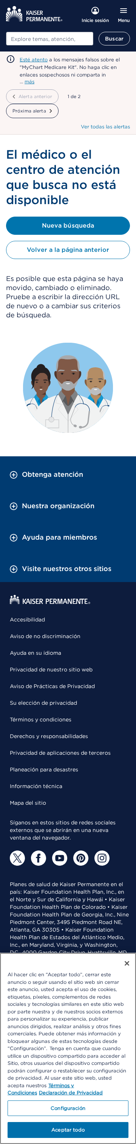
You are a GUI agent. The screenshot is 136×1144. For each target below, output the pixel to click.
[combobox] (49, 38)
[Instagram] (102, 858)
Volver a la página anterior (68, 249)
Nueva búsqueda (68, 225)
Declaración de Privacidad (71, 1093)
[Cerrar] (127, 963)
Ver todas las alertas (105, 127)
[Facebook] (38, 858)
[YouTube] (59, 858)
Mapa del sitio (28, 803)
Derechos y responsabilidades (49, 736)
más (29, 81)
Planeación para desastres (44, 769)
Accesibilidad (27, 619)
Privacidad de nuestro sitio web (51, 669)
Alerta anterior (35, 96)
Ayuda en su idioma (35, 653)
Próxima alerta (29, 111)
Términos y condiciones (40, 719)
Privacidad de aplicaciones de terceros (60, 753)
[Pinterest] (80, 858)
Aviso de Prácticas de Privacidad (52, 686)
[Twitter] (17, 858)
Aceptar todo (68, 1130)
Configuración (68, 1108)
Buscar (114, 39)
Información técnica (36, 786)
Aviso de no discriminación (45, 636)
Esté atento (34, 59)
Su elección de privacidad (43, 703)
